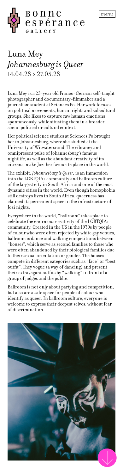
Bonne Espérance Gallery (53, 20)
